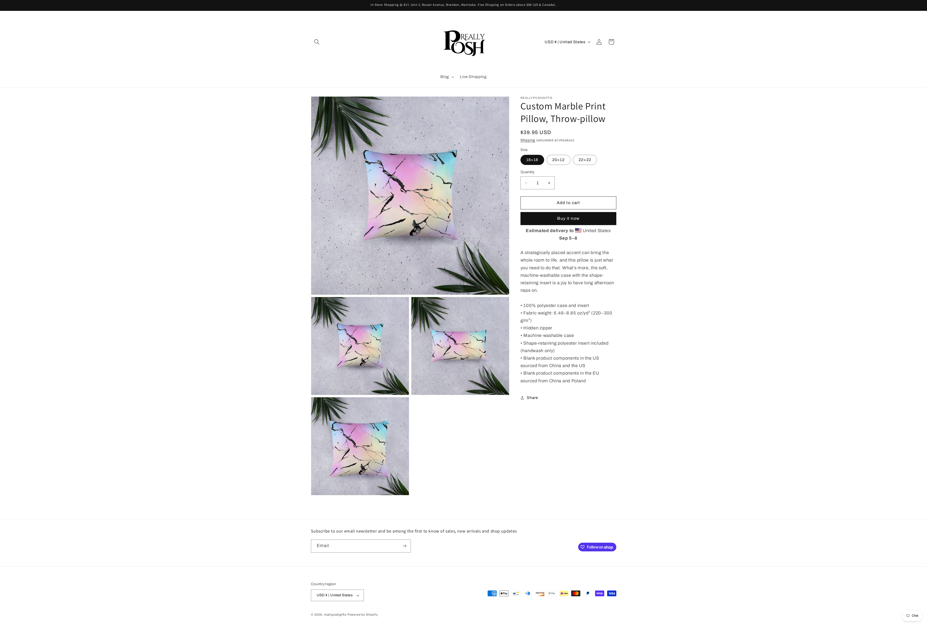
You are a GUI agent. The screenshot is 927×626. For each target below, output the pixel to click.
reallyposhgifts (335, 614)
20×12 (558, 160)
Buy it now (568, 218)
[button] (317, 42)
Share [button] (532, 398)
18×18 (532, 160)
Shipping (527, 140)
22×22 (585, 160)
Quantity (527, 172)
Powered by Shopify (362, 614)
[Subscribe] (404, 546)
